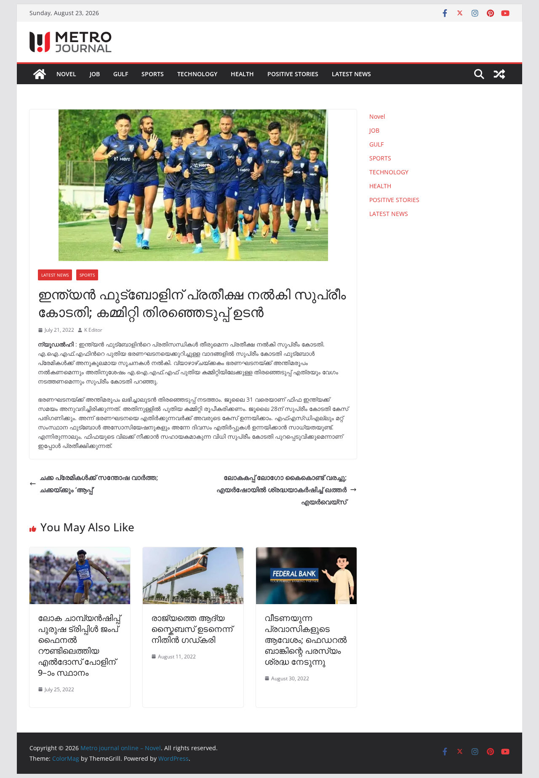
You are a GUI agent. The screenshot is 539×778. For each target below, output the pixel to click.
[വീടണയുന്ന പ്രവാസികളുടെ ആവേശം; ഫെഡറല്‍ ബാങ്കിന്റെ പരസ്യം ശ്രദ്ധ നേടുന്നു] (306, 553)
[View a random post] (499, 74)
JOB (95, 74)
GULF (120, 74)
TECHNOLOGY (197, 74)
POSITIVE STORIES (292, 74)
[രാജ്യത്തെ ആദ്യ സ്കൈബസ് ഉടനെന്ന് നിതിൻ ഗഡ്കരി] (193, 553)
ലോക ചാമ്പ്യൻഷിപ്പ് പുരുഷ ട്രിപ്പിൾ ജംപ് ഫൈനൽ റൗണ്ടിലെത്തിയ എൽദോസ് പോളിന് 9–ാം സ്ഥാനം (79, 645)
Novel (66, 74)
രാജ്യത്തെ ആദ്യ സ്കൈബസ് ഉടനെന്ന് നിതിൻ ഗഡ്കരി (191, 628)
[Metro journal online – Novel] (39, 74)
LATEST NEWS (351, 74)
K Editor (93, 329)
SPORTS (152, 74)
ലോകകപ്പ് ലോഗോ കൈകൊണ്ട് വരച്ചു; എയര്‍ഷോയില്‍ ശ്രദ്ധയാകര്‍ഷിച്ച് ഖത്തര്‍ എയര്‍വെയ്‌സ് (281, 489)
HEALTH (242, 74)
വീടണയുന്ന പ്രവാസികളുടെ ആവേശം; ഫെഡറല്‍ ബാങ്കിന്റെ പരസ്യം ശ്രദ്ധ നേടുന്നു (305, 639)
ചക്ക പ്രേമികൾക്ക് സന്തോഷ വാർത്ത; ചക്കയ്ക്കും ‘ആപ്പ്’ (99, 483)
